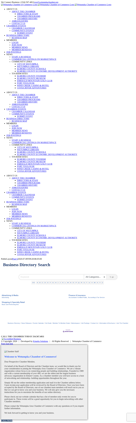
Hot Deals (48, 323)
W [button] (94, 282)
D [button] (45, 282)
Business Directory (14, 323)
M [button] (68, 282)
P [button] (76, 282)
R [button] (81, 282)
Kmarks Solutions (40, 341)
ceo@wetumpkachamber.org (46, 2)
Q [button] (78, 282)
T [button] (86, 282)
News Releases (26, 323)
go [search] (113, 277)
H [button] (55, 282)
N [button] (70, 282)
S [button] (84, 282)
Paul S (15, 259)
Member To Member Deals (61, 323)
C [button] (42, 282)
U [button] (89, 282)
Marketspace (75, 323)
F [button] (50, 282)
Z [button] (102, 282)
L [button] (65, 282)
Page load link (7, 344)
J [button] (60, 282)
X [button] (97, 282)
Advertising (5, 297)
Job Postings (85, 323)
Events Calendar (38, 323)
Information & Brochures (107, 323)
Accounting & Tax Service (96, 297)
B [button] (39, 282)
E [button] (47, 282)
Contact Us (94, 323)
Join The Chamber (122, 323)
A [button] (37, 282)
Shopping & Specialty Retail (13, 302)
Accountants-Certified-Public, (78, 297)
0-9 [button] (33, 282)
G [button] (53, 282)
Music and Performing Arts (10, 304)
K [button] (62, 282)
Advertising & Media (10, 295)
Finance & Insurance (77, 295)
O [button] (73, 282)
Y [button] (99, 282)
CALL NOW (6, 421)
